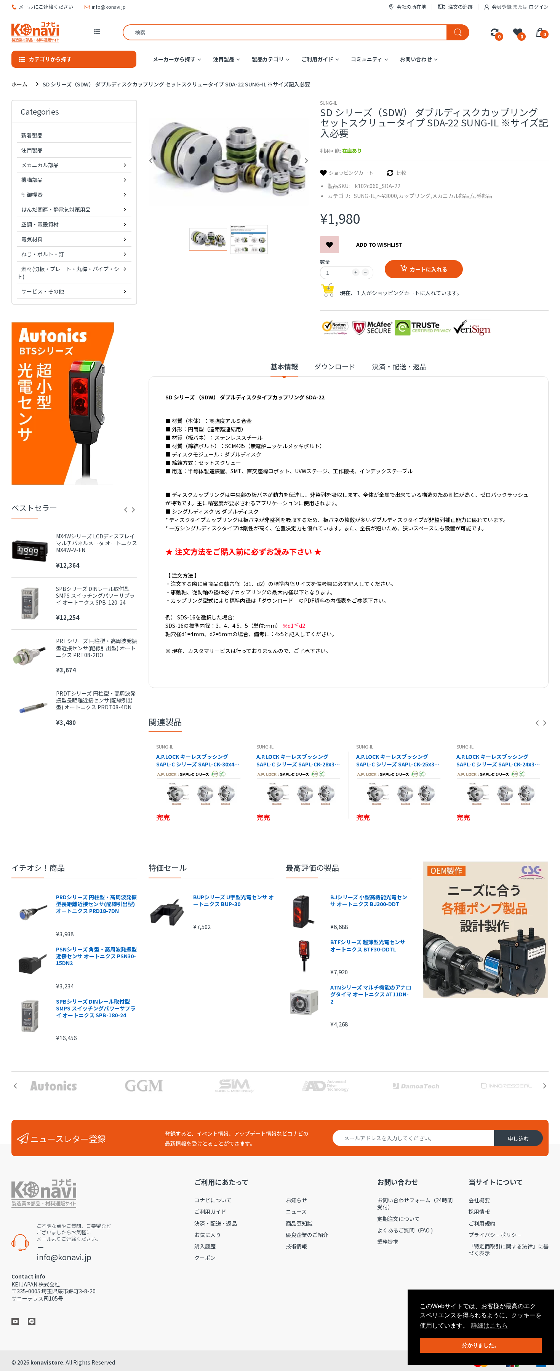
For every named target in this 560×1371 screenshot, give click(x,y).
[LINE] (31, 1321)
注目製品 (32, 150)
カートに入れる (428, 269)
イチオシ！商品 (38, 867)
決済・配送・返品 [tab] (399, 366)
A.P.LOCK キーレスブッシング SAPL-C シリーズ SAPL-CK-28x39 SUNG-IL (297, 760)
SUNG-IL (328, 102)
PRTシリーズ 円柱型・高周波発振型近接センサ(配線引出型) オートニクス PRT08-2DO (96, 647)
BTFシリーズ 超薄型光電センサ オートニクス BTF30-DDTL (367, 945)
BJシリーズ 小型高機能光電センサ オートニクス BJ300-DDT (368, 900)
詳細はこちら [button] (489, 1325)
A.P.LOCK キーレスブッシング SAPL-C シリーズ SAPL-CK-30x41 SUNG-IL (196, 760)
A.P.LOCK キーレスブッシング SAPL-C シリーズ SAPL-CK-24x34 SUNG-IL (497, 760)
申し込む (518, 1138)
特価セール (168, 867)
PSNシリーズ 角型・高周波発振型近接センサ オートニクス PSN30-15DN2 (96, 956)
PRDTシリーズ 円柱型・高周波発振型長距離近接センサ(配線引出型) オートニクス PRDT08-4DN (96, 700)
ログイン (539, 6)
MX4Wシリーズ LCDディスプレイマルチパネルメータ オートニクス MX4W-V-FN (96, 543)
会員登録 (502, 6)
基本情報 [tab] (284, 366)
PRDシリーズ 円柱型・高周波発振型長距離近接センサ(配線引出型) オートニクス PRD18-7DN (96, 904)
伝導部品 (481, 196)
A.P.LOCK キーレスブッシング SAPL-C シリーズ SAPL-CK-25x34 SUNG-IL (396, 760)
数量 (325, 261)
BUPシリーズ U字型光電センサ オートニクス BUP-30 (233, 900)
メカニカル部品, (451, 196)
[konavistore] (35, 32)
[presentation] (126, 510)
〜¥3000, (387, 196)
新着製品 (32, 135)
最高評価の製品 (312, 867)
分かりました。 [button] (480, 1345)
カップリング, (415, 196)
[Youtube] (15, 1321)
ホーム (19, 84)
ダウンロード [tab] (334, 366)
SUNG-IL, (365, 196)
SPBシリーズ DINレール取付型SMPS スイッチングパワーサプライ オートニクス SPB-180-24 (96, 1008)
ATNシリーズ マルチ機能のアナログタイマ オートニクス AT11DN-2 (370, 994)
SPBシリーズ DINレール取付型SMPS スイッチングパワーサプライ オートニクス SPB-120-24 (95, 595)
